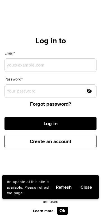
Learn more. (44, 211)
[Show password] (89, 91)
